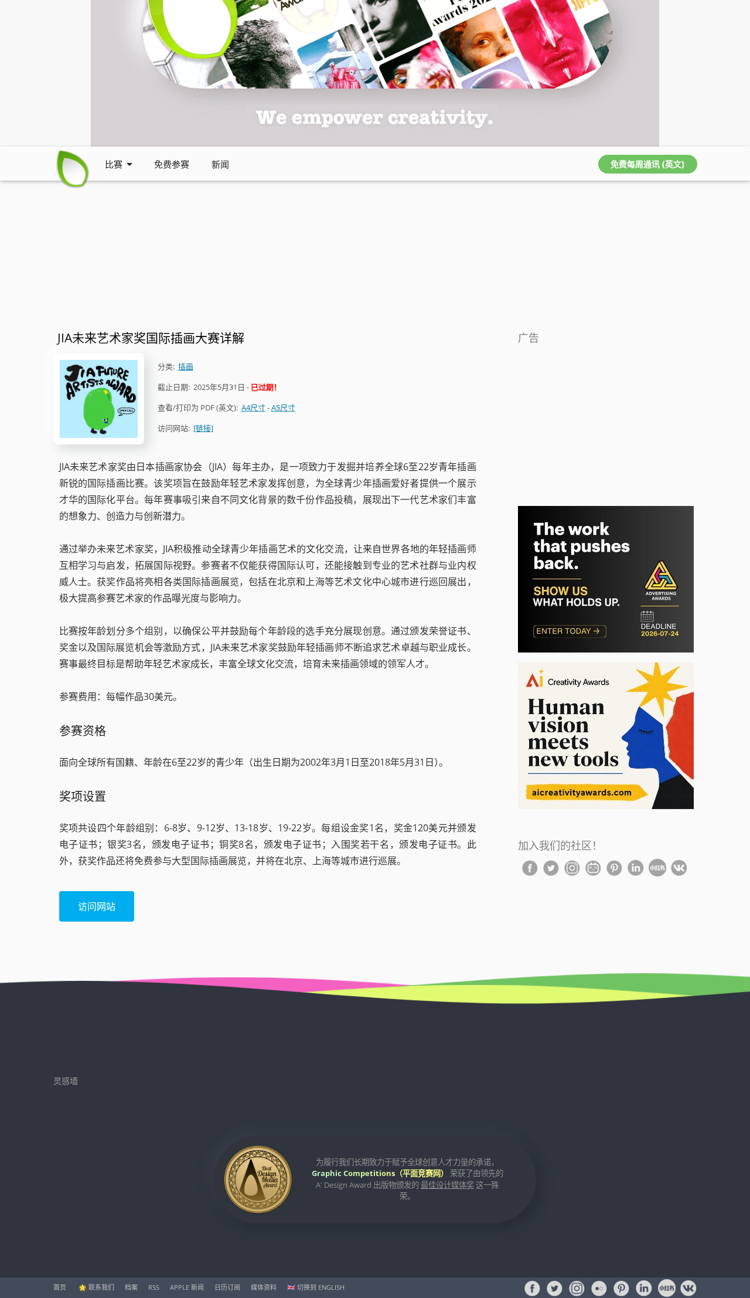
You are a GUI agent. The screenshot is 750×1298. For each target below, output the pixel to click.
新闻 (220, 164)
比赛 (113, 164)
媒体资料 (264, 1287)
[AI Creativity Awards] (606, 806)
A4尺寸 (253, 407)
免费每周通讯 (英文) (648, 164)
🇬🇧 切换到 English (316, 1287)
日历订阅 (227, 1287)
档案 (131, 1287)
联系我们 (101, 1287)
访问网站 (96, 906)
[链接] (203, 428)
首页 (59, 1287)
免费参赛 (171, 164)
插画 (185, 366)
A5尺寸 (283, 407)
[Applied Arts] (606, 650)
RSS (153, 1287)
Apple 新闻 (187, 1287)
